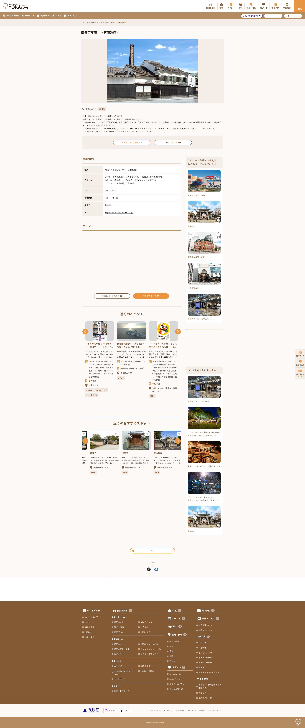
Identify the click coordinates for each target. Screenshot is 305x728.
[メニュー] (299, 6)
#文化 (152, 396)
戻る (152, 550)
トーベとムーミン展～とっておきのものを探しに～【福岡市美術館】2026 (163, 345)
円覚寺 (120, 452)
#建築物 (102, 109)
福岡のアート (119, 644)
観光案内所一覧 (205, 657)
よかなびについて (155, 711)
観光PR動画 (119, 627)
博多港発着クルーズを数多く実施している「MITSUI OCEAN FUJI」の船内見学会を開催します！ (131, 345)
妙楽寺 (88, 452)
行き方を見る (172, 142)
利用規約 (202, 711)
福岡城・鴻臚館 (147, 671)
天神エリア (89, 622)
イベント (176, 618)
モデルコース (175, 674)
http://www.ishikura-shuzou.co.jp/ (119, 212)
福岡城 (88, 632)
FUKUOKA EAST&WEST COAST (123, 673)
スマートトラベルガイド (209, 672)
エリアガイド (119, 666)
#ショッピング (101, 390)
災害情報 (202, 647)
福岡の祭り (145, 632)
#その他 (121, 378)
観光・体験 (177, 634)
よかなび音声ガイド (149, 654)
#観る (88, 472)
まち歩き (144, 627)
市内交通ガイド (205, 625)
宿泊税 (201, 667)
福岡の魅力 (119, 622)
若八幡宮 (153, 452)
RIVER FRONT (119, 679)
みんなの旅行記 (91, 617)
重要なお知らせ (205, 652)
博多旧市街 (89, 627)
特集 (174, 610)
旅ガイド (176, 667)
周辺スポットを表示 (110, 296)
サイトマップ (168, 711)
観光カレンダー (147, 622)
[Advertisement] (204, 346)
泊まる (172, 661)
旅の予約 (206, 610)
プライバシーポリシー (215, 711)
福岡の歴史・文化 (121, 649)
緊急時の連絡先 (205, 662)
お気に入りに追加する (133, 142)
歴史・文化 (89, 637)
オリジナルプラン (177, 684)
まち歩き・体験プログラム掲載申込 (210, 686)
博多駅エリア (91, 109)
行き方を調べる (149, 296)
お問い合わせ (180, 711)
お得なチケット (205, 630)
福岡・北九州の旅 (121, 691)
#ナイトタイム (91, 395)
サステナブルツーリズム (151, 649)
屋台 (175, 626)
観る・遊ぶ (174, 641)
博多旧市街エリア (96, 467)
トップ (85, 22)
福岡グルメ (119, 632)
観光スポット (96, 22)
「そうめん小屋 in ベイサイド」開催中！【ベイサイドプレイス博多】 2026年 (99, 345)
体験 (171, 656)
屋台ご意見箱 (192, 711)
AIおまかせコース (176, 679)
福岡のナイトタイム (149, 644)
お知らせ (202, 642)
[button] (85, 331)
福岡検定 (118, 654)
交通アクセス (208, 618)
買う (171, 651)
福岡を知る (122, 610)
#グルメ (89, 390)
